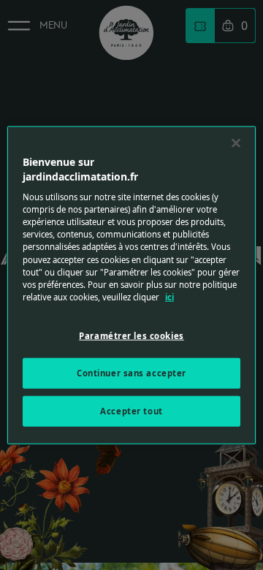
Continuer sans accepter (131, 372)
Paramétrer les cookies (131, 335)
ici (169, 296)
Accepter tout (131, 410)
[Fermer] (236, 143)
